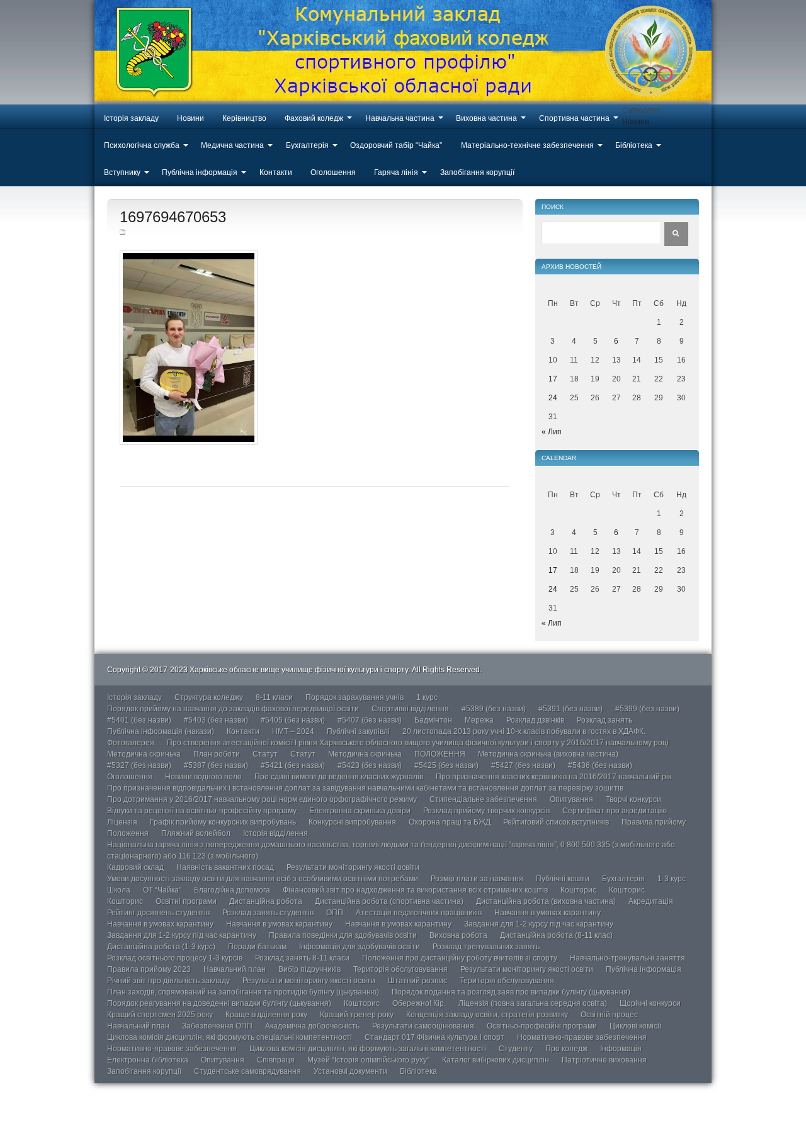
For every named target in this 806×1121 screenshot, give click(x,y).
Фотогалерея (130, 742)
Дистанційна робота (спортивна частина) (389, 901)
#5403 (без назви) (216, 720)
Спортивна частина (574, 118)
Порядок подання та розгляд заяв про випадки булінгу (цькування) (511, 992)
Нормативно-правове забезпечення (582, 1037)
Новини (190, 118)
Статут (265, 754)
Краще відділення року (266, 1014)
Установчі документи (350, 1071)
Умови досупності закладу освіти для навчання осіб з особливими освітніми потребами (262, 878)
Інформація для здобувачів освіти (359, 946)
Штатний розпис (417, 980)
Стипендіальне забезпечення (483, 799)
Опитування (571, 799)
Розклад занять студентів (268, 912)
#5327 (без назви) (139, 765)
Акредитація (650, 901)
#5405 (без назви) (293, 720)
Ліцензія (122, 822)
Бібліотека (633, 145)
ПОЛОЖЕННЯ (439, 754)
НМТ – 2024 (293, 731)
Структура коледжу (208, 697)
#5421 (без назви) (293, 765)
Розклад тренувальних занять (486, 946)
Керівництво (244, 118)
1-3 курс (671, 878)
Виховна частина (486, 118)
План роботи (216, 754)
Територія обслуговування (400, 969)
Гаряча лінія (396, 172)
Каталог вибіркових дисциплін (495, 1060)
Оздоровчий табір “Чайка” (396, 145)
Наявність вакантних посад (225, 867)
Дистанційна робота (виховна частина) (546, 901)
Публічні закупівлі (358, 731)
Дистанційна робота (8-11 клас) (556, 935)
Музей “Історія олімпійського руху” (368, 1060)
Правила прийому (654, 822)
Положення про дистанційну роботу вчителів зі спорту (459, 958)
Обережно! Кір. (419, 1003)
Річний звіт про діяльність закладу (168, 980)
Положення (128, 833)
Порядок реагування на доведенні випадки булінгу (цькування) (219, 1003)
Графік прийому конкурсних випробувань (223, 822)
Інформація (621, 1048)
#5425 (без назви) (446, 765)
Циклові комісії (635, 1026)
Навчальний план (234, 969)
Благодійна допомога (232, 890)
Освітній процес (609, 1014)
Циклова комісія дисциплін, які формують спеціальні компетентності (229, 1037)
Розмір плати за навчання (477, 878)
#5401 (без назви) (139, 720)
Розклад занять (604, 720)
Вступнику (122, 172)
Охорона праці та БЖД (450, 822)
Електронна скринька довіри (360, 810)
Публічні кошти (562, 878)
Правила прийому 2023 (149, 969)
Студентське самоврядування (247, 1071)
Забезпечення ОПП (217, 1026)
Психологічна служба (141, 145)
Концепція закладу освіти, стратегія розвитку (487, 1014)
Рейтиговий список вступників (556, 822)
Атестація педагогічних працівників (419, 912)
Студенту (516, 1048)
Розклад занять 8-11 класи (302, 958)
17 (552, 379)
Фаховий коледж (314, 118)
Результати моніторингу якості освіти (353, 867)
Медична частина (232, 145)
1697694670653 (173, 216)
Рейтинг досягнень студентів (158, 912)
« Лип (552, 431)
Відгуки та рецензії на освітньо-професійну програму (202, 810)
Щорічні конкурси (650, 1003)
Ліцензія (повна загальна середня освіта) (532, 1003)
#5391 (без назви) (570, 708)
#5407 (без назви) (370, 720)
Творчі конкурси (633, 799)
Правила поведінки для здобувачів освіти (343, 935)
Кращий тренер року (357, 1014)
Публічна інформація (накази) (160, 731)
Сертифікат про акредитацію (614, 810)
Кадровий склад (135, 867)
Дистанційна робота (265, 901)
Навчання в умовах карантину (547, 912)
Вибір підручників (309, 969)
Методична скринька (144, 754)
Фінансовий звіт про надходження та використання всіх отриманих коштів (415, 890)
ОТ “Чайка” (162, 890)
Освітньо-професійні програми (542, 1026)
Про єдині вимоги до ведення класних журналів (338, 776)
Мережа (479, 720)
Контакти (275, 172)
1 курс (427, 697)
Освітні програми (186, 901)
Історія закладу (131, 118)
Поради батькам (257, 946)
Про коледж (566, 1048)
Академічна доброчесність (312, 1026)
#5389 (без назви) (494, 708)
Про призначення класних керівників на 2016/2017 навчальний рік (553, 776)
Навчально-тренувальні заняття (627, 958)
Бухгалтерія (307, 145)
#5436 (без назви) (600, 765)
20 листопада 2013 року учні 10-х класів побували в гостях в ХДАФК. (523, 731)
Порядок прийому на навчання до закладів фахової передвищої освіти (233, 708)
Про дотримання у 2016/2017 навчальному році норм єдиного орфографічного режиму (262, 799)
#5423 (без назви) (370, 765)
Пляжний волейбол (195, 833)
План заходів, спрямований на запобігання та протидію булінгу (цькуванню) (243, 992)
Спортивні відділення (410, 708)
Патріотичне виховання (604, 1060)
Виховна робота (458, 935)
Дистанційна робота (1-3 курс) (161, 946)
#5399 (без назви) (647, 708)
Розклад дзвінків (535, 720)
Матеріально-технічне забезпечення (527, 145)
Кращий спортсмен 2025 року (160, 1014)
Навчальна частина (399, 118)
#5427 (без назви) (523, 765)
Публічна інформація (199, 172)
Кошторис (578, 890)
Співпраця (276, 1060)
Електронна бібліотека (147, 1060)
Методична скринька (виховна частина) (548, 754)
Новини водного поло (203, 776)
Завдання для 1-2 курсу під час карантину (538, 924)
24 (552, 397)
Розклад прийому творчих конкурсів (486, 810)
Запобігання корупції (477, 172)
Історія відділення (275, 833)
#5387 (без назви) (216, 765)
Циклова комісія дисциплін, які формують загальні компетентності (367, 1048)
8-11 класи (274, 697)
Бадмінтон (433, 720)
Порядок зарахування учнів (354, 697)
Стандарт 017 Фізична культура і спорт (434, 1037)
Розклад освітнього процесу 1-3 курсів (174, 958)
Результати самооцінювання (423, 1026)
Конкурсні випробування (352, 822)
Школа (118, 890)
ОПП (334, 912)
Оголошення (333, 172)
